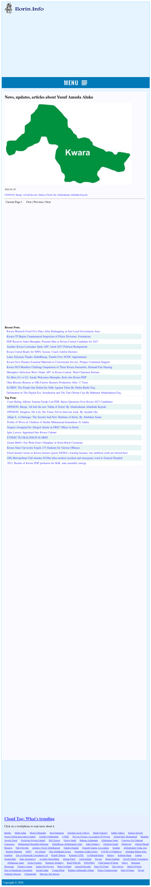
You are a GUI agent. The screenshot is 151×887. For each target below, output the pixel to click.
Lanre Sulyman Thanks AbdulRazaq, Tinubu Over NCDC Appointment (47, 357)
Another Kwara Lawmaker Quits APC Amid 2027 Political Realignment (47, 346)
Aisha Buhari (85, 858)
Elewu (125, 862)
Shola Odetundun (38, 832)
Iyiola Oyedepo (35, 862)
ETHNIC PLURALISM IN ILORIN (27, 437)
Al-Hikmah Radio (95, 855)
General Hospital (83, 866)
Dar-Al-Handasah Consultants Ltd (32, 855)
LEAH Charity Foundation (135, 858)
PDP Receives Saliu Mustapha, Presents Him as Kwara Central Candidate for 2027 (52, 341)
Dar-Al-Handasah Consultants (18, 870)
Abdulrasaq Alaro (15, 862)
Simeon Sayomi (135, 832)
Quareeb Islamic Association (95, 847)
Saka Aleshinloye (27, 858)
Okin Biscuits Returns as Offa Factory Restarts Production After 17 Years (47, 382)
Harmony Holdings (54, 862)
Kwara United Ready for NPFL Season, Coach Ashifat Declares (42, 352)
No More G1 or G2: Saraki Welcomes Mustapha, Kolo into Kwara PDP (46, 377)
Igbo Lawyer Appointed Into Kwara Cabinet (31, 432)
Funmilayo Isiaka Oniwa (86, 851)
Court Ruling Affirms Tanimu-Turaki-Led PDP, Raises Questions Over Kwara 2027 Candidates (60, 401)
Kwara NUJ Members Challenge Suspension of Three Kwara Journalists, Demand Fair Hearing (59, 367)
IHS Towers (54, 840)
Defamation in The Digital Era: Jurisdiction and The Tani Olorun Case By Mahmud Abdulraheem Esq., (64, 392)
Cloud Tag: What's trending (29, 819)
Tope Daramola (57, 832)
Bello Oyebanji (64, 866)
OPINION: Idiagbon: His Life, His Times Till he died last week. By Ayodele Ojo (52, 412)
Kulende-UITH (76, 855)
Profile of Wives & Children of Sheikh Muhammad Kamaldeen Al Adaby (48, 422)
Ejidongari (126, 844)
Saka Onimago (93, 844)
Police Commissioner (107, 870)
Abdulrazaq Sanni (109, 840)
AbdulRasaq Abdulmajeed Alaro (67, 844)
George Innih (70, 840)
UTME (65, 836)
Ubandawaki (30, 873)
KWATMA (89, 862)
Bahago (110, 855)
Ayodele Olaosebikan (49, 858)
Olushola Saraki (110, 844)
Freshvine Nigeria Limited (33, 840)
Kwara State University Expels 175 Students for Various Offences (43, 447)
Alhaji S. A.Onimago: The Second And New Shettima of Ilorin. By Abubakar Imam (54, 417)
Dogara (98, 858)
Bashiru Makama (14, 851)
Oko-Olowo (117, 866)
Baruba (7, 832)
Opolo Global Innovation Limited (19, 836)
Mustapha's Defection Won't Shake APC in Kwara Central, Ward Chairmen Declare (53, 372)
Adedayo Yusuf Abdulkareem (46, 847)
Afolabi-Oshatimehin (49, 836)
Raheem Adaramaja (89, 840)
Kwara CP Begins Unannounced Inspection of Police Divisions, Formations (49, 336)
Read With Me (74, 862)
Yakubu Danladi (71, 847)
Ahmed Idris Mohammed (125, 836)
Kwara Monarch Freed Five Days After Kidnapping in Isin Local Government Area (53, 331)
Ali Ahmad (40, 851)
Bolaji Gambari (112, 858)
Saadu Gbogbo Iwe (45, 866)
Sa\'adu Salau (42, 870)
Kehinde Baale (124, 855)
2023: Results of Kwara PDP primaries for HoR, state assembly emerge (46, 463)
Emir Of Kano (127, 870)
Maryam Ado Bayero (50, 873)
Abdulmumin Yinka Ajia (135, 847)
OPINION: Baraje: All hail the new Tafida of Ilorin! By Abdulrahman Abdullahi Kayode (46, 194)
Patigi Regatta (22, 847)
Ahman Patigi (69, 858)
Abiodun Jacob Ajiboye (78, 832)
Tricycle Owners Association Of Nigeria (91, 836)
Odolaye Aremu (24, 866)
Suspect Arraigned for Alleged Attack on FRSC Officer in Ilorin (42, 427)
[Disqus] (75, 514)
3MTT (28, 851)
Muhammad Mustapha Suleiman (33, 844)
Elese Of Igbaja (101, 866)
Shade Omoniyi (100, 832)
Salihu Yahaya (117, 832)
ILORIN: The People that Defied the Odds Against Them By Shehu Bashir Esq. (51, 387)
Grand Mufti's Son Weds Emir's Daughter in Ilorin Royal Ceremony (45, 442)
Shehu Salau (20, 832)
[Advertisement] (75, 40)
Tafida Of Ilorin (134, 866)
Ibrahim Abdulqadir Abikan (81, 870)
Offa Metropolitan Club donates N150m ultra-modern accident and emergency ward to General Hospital (64, 458)
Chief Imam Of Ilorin (108, 862)
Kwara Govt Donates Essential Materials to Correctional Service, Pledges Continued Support (58, 362)
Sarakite (116, 847)
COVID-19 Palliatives (111, 851)
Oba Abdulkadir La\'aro (60, 851)
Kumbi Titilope (58, 855)
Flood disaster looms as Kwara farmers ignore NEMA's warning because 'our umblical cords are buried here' (67, 453)
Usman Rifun (58, 870)
